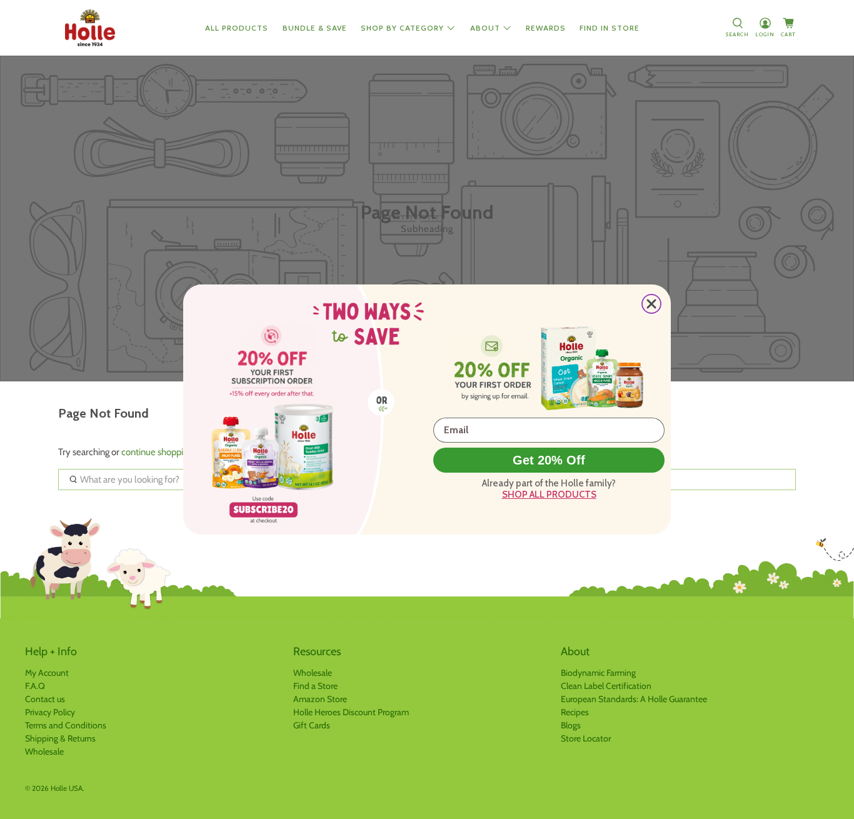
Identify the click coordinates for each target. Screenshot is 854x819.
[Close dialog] (651, 303)
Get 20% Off (549, 460)
